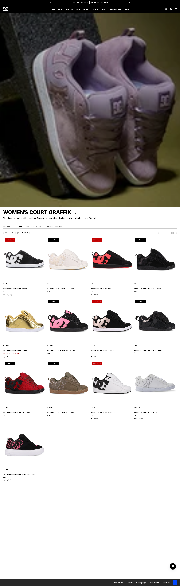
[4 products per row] (167, 233)
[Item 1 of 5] (24, 259)
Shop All (6, 226)
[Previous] (50, 2)
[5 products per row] (172, 233)
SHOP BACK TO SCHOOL (99, 2)
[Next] (129, 2)
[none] (24, 280)
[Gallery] (24, 259)
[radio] (7, 280)
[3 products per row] (162, 233)
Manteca (30, 226)
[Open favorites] (173, 566)
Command (48, 226)
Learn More (166, 583)
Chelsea (58, 226)
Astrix (38, 226)
